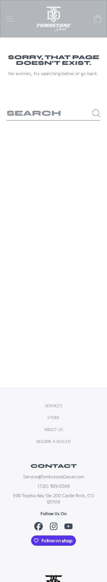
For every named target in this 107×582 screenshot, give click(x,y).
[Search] (96, 113)
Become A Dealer (54, 441)
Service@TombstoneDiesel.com (53, 476)
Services (53, 405)
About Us (53, 429)
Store (53, 417)
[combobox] (53, 113)
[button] (9, 19)
